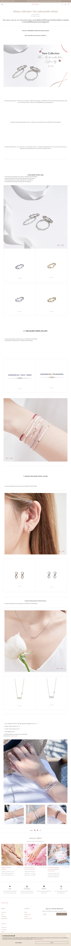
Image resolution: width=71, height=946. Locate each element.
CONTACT (3, 923)
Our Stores (3, 929)
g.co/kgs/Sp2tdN (13, 736)
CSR (2, 914)
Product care (27, 914)
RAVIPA (3, 908)
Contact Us (4, 927)
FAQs (25, 912)
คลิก (36, 723)
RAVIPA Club (4, 918)
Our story (3, 912)
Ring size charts (28, 918)
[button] (62, 4)
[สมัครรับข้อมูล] (61, 914)
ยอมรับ (51, 942)
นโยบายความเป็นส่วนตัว (38, 939)
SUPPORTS (27, 908)
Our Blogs (3, 916)
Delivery (26, 916)
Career (3, 931)
